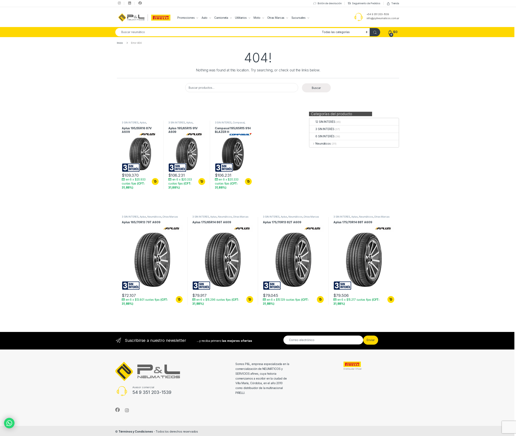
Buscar (316, 88)
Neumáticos (323, 143)
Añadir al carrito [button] (154, 181)
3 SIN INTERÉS (324, 129)
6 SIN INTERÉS (324, 136)
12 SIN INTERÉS (325, 121)
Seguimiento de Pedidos (366, 3)
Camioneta (221, 17)
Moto (257, 17)
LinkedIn (129, 3)
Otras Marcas (275, 17)
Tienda (395, 3)
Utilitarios (241, 17)
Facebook (139, 3)
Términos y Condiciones (136, 431)
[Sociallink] (117, 410)
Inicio (120, 43)
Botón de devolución (329, 3)
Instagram (119, 3)
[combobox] (217, 32)
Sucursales (298, 17)
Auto (204, 17)
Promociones (186, 17)
